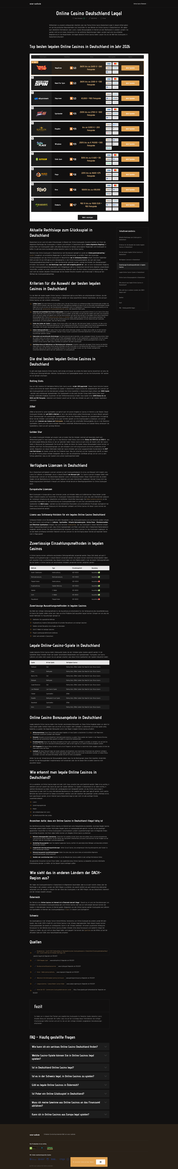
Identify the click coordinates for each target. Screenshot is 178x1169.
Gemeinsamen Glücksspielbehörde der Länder (56, 309)
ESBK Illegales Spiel (42, 960)
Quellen (121, 297)
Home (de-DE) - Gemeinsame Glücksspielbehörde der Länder (54, 989)
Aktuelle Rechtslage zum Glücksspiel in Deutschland (130, 238)
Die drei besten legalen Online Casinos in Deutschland (131, 253)
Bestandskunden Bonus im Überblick (59, 317)
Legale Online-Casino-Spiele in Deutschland (131, 272)
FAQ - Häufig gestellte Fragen (127, 308)
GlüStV (32, 255)
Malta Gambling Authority (94, 499)
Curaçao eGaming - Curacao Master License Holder (50, 984)
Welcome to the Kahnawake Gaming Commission (50, 978)
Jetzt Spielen (130, 68)
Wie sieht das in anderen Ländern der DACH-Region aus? (132, 291)
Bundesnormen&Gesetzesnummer (46, 966)
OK (101, 1162)
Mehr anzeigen (87, 217)
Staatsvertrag (72, 525)
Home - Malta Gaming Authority (46, 972)
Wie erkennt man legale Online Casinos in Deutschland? (131, 284)
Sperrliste (87, 930)
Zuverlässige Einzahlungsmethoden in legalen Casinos (132, 266)
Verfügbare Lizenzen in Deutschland (129, 260)
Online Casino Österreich (140, 3)
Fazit (120, 303)
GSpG (67, 909)
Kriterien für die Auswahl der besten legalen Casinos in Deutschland (131, 246)
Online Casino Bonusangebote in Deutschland (132, 277)
